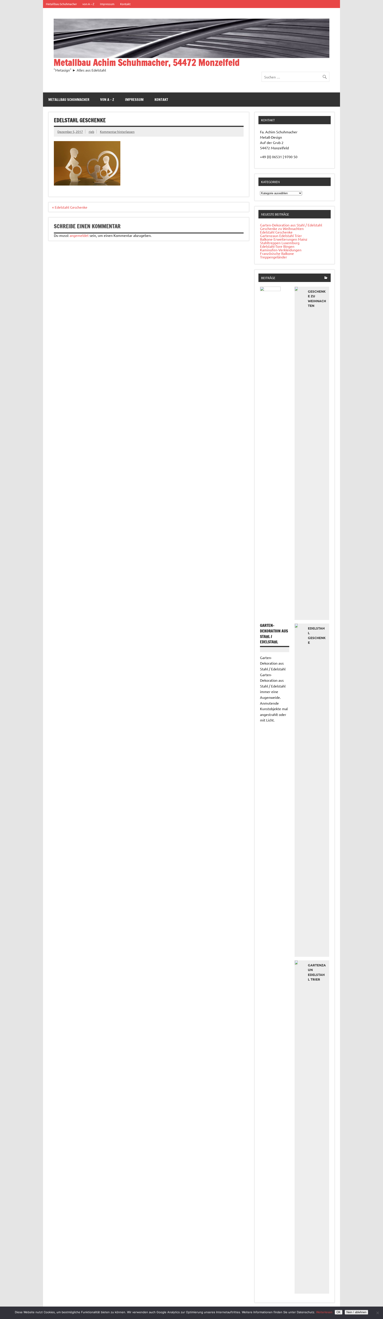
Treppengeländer (273, 257)
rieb (91, 132)
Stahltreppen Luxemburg (279, 242)
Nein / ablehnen (356, 1312)
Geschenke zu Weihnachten (282, 228)
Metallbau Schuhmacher (61, 4)
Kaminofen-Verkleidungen (280, 250)
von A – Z (88, 4)
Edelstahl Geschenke (276, 232)
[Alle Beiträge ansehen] (326, 278)
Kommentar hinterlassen (117, 132)
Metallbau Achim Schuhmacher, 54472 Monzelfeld (147, 62)
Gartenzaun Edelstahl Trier (281, 235)
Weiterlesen (324, 1312)
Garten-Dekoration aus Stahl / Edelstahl (291, 225)
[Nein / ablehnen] (377, 1313)
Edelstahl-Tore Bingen (277, 246)
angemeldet (79, 235)
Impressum (107, 4)
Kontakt (125, 4)
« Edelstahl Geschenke (69, 207)
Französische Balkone (277, 253)
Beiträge (268, 278)
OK (338, 1312)
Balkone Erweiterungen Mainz (283, 239)
